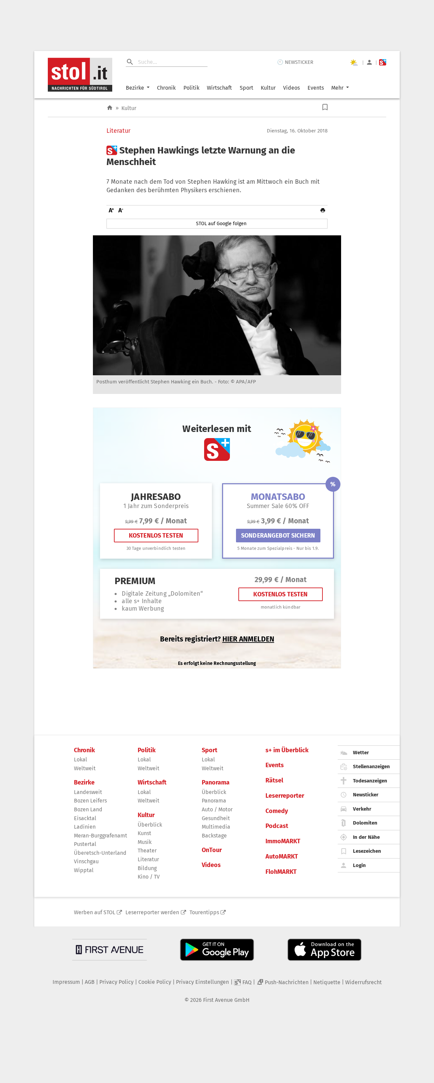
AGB (90, 982)
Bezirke (135, 88)
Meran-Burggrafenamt (100, 835)
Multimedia (216, 827)
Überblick (150, 825)
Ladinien (85, 827)
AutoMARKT (281, 856)
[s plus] (382, 62)
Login (359, 865)
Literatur (118, 130)
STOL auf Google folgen (221, 224)
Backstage (214, 835)
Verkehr (362, 809)
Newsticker (365, 795)
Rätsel (274, 780)
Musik (145, 842)
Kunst (144, 833)
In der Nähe (366, 837)
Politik (191, 88)
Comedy (276, 811)
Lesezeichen (367, 851)
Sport (246, 88)
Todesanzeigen (370, 781)
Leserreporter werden (152, 912)
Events (316, 88)
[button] (325, 107)
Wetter (361, 753)
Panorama (216, 782)
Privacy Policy (116, 982)
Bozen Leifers (90, 800)
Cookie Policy (154, 982)
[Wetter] (354, 62)
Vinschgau (86, 861)
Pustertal (85, 844)
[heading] (217, 156)
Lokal (80, 759)
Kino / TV (149, 876)
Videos (291, 88)
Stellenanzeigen (371, 766)
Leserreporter (284, 795)
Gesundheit (216, 818)
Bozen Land (88, 809)
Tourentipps (204, 912)
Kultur (268, 88)
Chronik (166, 88)
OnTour (212, 850)
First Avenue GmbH (226, 1000)
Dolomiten (365, 823)
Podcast (276, 826)
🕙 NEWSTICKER (295, 62)
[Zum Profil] (369, 62)
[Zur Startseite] (109, 108)
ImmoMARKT (282, 841)
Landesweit (88, 792)
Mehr (337, 88)
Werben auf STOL (94, 912)
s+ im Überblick (287, 750)
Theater (147, 850)
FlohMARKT (281, 872)
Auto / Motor (217, 809)
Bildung (147, 868)
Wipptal (84, 870)
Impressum (66, 982)
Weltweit (85, 768)
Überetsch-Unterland (100, 853)
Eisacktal (85, 818)
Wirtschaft (219, 88)
